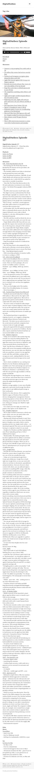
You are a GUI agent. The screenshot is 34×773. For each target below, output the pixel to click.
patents (4, 766)
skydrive (14, 766)
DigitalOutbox (9, 4)
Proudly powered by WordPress (10, 771)
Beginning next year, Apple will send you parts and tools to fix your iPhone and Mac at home (17, 101)
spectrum (18, 766)
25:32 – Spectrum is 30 (9, 673)
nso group (27, 130)
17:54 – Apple (6, 548)
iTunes (5, 59)
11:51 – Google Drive (9, 449)
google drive (14, 765)
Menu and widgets (29, 5)
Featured (14, 764)
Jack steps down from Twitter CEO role (15, 105)
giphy (4, 130)
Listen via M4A (7, 156)
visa (9, 131)
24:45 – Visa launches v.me (10, 657)
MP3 (4, 60)
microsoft (22, 130)
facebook (9, 765)
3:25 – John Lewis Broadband (11, 257)
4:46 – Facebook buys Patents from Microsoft (16, 292)
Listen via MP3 (7, 158)
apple (27, 128)
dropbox (4, 765)
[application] (17, 52)
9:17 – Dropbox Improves (10, 410)
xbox (11, 131)
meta (18, 130)
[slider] (28, 52)
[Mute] (24, 52)
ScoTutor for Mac (8, 743)
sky (3, 131)
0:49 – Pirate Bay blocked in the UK (13, 163)
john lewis (20, 765)
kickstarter (14, 130)
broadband (28, 764)
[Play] (5, 52)
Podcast (17, 128)
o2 (28, 765)
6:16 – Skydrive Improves (10, 334)
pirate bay (9, 766)
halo (10, 130)
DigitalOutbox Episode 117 (15, 138)
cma (30, 128)
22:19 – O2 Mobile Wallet (10, 591)
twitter (6, 131)
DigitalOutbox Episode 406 (15, 42)
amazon (24, 128)
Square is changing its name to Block (15, 107)
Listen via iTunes (8, 154)
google (7, 130)
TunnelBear (6, 731)
